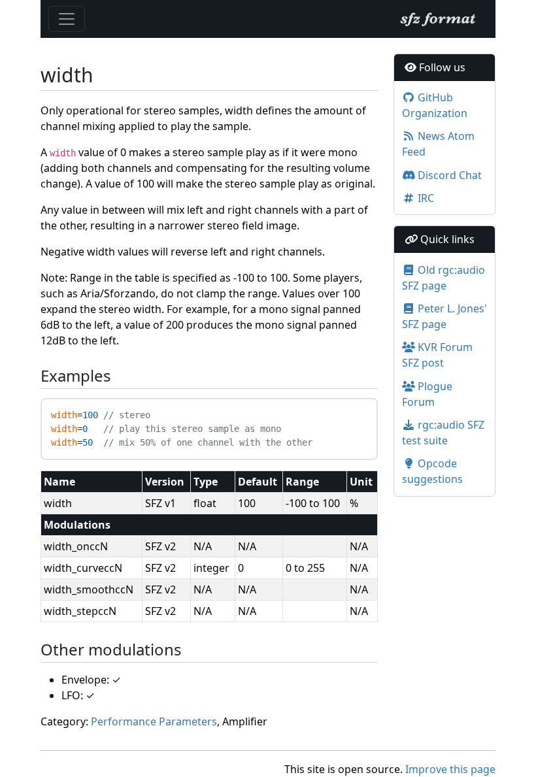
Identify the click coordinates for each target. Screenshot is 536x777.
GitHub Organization (434, 105)
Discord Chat (448, 175)
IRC (424, 198)
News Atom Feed (438, 144)
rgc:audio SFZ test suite (443, 433)
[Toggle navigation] (66, 19)
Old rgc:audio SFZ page (443, 278)
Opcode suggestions (432, 471)
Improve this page (450, 769)
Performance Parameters (154, 721)
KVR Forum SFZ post (437, 355)
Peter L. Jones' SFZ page (444, 316)
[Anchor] (33, 376)
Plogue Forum (427, 394)
